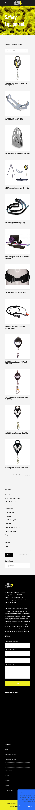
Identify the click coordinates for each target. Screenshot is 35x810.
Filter (8, 554)
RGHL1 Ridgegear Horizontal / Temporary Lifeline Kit (16, 257)
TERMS (7, 785)
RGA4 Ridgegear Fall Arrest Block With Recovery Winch (16, 84)
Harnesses (9, 516)
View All (27, 475)
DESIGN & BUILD (9, 765)
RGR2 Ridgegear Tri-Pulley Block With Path (17, 153)
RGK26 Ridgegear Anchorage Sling (15, 222)
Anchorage (9, 505)
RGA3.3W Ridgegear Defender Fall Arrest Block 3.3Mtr (16, 398)
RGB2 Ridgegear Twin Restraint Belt (15, 292)
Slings (6, 535)
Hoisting (7, 494)
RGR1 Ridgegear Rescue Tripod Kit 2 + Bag (17, 188)
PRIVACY (7, 780)
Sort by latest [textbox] (11, 50)
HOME (6, 750)
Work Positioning (11, 531)
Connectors (9, 509)
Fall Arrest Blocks (11, 512)
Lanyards (8, 524)
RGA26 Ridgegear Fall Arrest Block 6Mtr (16, 433)
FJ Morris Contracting (16, 608)
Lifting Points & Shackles (12, 498)
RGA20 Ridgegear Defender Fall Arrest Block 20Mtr (16, 363)
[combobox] (16, 51)
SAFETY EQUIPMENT (10, 760)
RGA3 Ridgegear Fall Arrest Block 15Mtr (16, 467)
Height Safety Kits (11, 520)
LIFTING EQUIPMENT (10, 755)
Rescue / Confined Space (13, 527)
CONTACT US (9, 790)
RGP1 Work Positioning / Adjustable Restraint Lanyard (15, 327)
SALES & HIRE (8, 770)
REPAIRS (7, 775)
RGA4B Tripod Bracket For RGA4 (14, 119)
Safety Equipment (10, 502)
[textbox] (17, 565)
